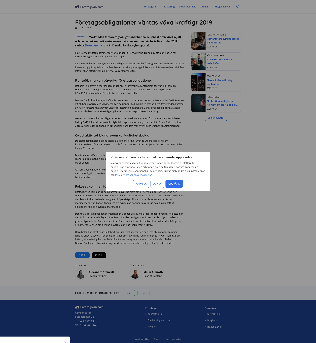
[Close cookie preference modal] (65, 342)
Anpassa (141, 183)
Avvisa (157, 183)
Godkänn (174, 183)
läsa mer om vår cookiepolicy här (133, 174)
